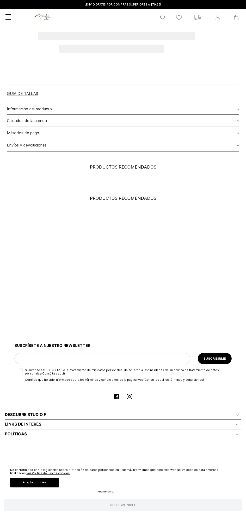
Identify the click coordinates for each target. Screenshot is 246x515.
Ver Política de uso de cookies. (48, 473)
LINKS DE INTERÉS (23, 424)
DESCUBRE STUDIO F (25, 414)
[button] (22, 93)
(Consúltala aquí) (53, 373)
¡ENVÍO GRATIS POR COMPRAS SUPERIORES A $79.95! (123, 4)
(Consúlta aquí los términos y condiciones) (174, 379)
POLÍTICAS (16, 434)
